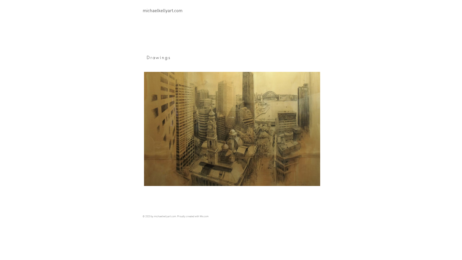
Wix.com (204, 216)
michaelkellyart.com (162, 11)
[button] (232, 129)
